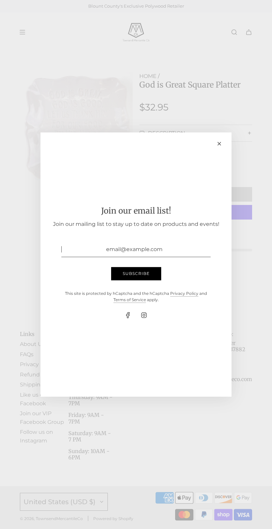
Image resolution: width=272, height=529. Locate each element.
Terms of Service (129, 299)
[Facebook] (128, 315)
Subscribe (136, 273)
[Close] (219, 143)
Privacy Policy (184, 293)
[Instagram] (144, 315)
